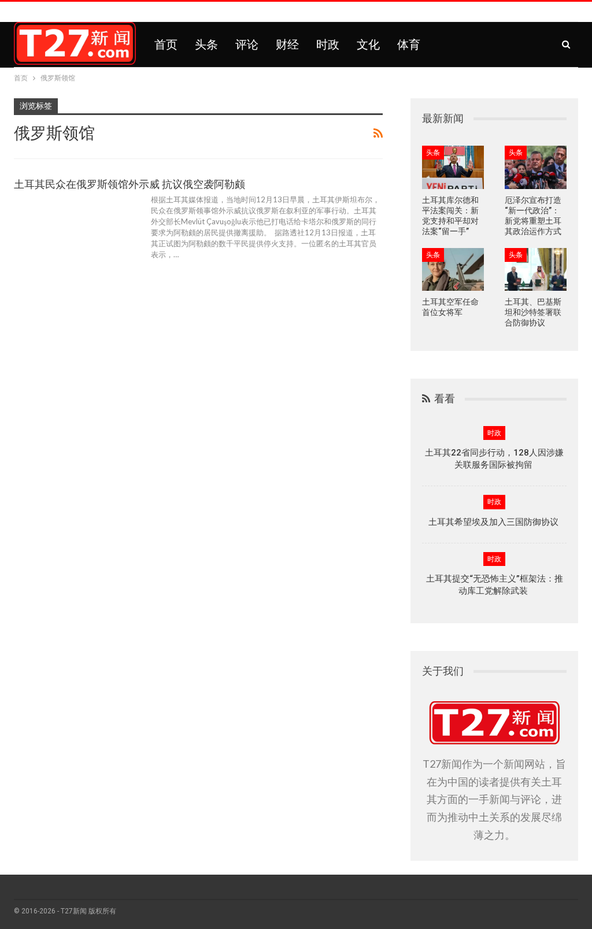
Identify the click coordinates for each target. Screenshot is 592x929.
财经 (287, 44)
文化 (368, 44)
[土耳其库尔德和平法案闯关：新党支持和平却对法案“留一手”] (453, 167)
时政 (327, 44)
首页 (165, 44)
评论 (246, 44)
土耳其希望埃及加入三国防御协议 (494, 522)
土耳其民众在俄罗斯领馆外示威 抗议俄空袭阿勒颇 (129, 184)
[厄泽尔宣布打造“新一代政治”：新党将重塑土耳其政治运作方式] (536, 167)
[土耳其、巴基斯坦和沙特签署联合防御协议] (536, 269)
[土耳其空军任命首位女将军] (453, 269)
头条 (206, 44)
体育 (408, 44)
